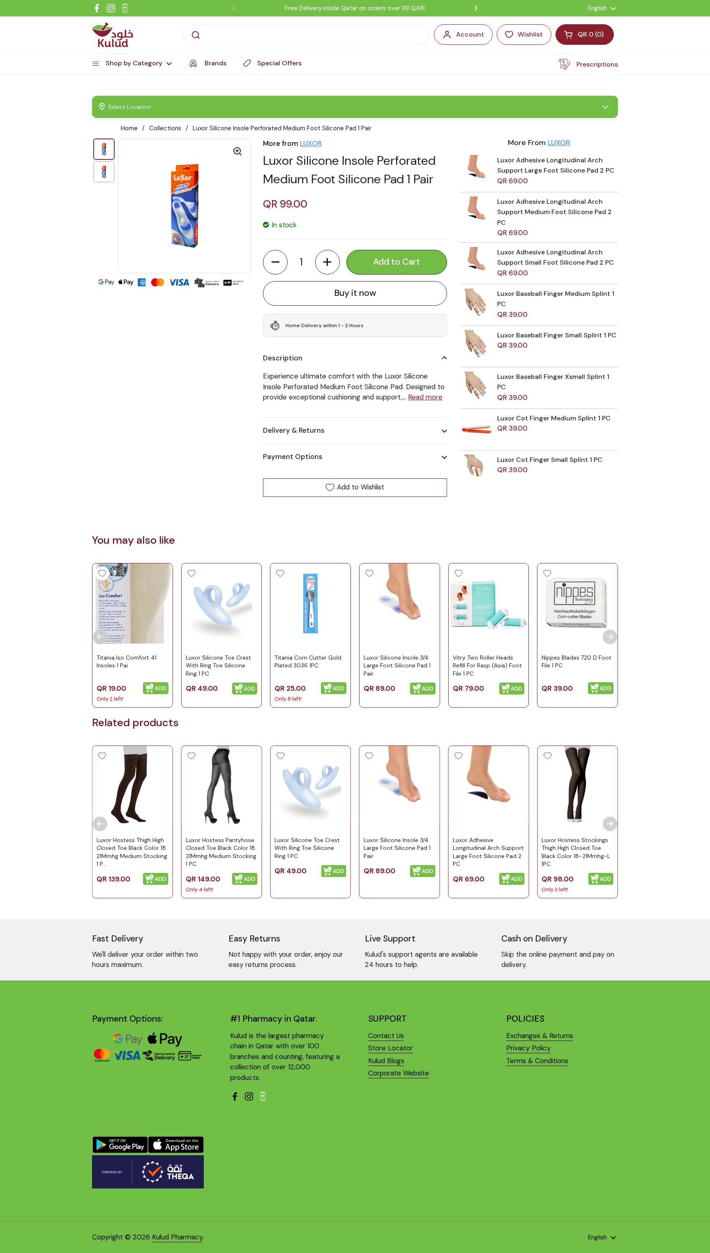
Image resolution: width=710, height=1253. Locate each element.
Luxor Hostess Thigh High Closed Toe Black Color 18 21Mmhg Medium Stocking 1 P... (132, 852)
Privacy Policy (528, 1047)
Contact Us (386, 1035)
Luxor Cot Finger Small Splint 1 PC (549, 459)
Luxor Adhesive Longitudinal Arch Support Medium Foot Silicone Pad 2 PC (554, 212)
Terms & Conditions (537, 1060)
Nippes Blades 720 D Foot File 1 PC (576, 661)
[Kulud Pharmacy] (112, 35)
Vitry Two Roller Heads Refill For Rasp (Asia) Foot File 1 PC (487, 665)
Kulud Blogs (386, 1060)
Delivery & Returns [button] (294, 430)
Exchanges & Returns (539, 1035)
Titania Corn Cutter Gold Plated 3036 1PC (307, 661)
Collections (165, 128)
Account (470, 34)
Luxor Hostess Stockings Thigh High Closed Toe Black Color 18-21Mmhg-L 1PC (576, 852)
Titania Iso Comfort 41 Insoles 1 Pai (127, 661)
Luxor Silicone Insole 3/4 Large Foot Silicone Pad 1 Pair (397, 665)
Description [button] (282, 357)
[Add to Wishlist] (102, 573)
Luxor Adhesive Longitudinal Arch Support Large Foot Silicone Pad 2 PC (488, 852)
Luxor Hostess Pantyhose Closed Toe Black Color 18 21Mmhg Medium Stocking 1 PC (221, 852)
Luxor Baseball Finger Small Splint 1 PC (556, 335)
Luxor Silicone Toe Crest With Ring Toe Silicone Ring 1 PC (218, 665)
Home (129, 128)
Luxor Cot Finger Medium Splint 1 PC (554, 418)
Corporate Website (398, 1073)
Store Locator (390, 1047)
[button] (275, 262)
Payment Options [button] (293, 456)
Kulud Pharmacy (177, 1236)
